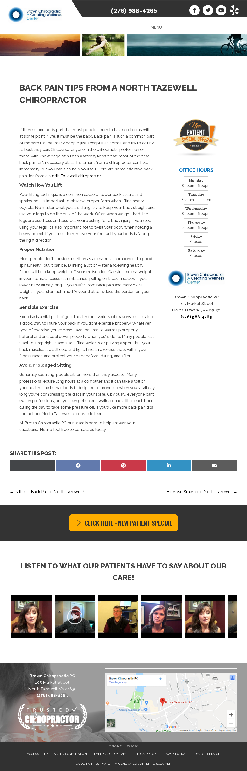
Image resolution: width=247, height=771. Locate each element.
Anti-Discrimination (70, 754)
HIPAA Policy (146, 754)
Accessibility (38, 754)
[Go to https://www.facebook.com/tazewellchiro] (194, 11)
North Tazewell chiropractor (74, 175)
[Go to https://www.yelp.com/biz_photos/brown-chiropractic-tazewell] (234, 11)
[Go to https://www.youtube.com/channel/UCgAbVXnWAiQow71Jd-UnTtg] (221, 11)
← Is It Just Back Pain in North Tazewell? (47, 491)
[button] (123, 522)
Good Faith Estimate (93, 763)
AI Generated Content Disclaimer (143, 763)
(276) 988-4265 (134, 10)
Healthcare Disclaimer (111, 754)
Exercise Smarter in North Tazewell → (202, 491)
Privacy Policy (173, 754)
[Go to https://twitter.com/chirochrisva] (207, 11)
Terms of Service (205, 754)
